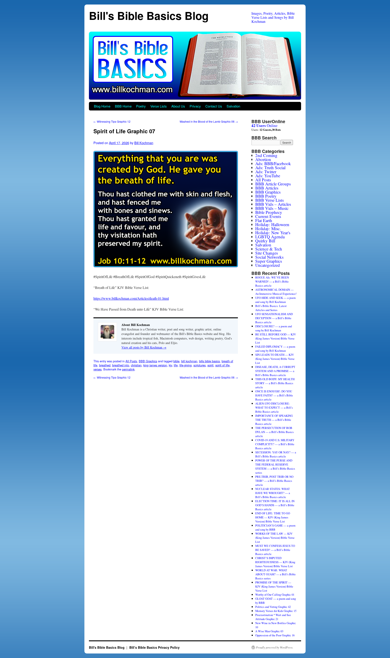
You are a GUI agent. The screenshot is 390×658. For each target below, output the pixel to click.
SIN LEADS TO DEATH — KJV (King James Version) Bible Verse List (275, 359)
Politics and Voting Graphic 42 (273, 607)
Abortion (263, 159)
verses (97, 369)
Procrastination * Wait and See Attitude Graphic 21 (273, 617)
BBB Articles (266, 188)
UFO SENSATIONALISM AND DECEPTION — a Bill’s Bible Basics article (274, 318)
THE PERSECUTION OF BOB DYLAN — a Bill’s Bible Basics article (274, 432)
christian (136, 365)
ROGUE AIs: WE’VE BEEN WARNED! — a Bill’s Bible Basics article (272, 281)
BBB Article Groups (273, 184)
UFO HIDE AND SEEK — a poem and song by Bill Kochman (275, 300)
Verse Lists (158, 106)
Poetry (141, 106)
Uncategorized (267, 265)
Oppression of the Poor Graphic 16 (275, 635)
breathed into (120, 365)
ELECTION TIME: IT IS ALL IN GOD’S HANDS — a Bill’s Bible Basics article (275, 505)
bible (176, 361)
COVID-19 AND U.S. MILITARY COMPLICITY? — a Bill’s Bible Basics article (274, 444)
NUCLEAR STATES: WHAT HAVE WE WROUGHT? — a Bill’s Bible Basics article (272, 493)
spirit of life (222, 365)
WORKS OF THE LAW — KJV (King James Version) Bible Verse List (275, 538)
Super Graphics (268, 261)
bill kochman (189, 361)
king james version (155, 365)
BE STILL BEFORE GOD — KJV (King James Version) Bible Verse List (275, 338)
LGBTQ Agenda (270, 236)
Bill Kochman (143, 142)
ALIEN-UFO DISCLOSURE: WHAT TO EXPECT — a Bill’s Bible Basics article (274, 407)
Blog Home (102, 106)
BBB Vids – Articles (273, 204)
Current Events (268, 216)
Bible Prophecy (268, 212)
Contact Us (213, 106)
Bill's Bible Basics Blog (149, 15)
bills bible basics (209, 361)
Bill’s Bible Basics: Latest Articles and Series (271, 308)
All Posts (131, 361)
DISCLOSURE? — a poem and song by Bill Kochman (273, 328)
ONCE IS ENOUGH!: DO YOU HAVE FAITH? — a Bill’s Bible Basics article (274, 395)
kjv (170, 365)
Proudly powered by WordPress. (274, 647)
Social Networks (269, 257)
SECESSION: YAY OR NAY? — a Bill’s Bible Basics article (275, 454)
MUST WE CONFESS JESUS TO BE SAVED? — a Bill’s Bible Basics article (275, 550)
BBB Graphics (148, 361)
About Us (178, 106)
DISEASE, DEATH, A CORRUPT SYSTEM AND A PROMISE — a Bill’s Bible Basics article (275, 371)
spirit (210, 365)
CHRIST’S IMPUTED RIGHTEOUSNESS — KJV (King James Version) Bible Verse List (275, 562)
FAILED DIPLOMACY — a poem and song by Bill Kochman (275, 348)
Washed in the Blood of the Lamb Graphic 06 (209, 121)
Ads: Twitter (265, 171)
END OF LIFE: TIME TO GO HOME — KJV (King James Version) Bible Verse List (272, 517)
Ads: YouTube (267, 175)
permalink (128, 369)
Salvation (233, 106)
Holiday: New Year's (272, 232)
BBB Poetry (265, 196)
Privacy (195, 106)
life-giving (185, 365)
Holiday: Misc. (268, 228)
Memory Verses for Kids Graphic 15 (275, 611)
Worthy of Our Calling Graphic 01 (274, 594)
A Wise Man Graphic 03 (269, 631)
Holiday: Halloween (272, 224)
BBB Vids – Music (271, 208)
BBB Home (123, 106)
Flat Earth (263, 220)
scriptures (199, 365)
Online (264, 125)
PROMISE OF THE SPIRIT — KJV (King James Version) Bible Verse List (274, 586)
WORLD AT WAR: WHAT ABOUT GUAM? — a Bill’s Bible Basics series (275, 574)
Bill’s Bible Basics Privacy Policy (154, 647)
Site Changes (266, 253)
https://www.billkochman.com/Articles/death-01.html (131, 298)
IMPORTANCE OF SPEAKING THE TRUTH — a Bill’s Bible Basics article (274, 420)
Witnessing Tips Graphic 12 (111, 121)
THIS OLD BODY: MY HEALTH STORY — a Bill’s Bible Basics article (275, 383)
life (176, 365)
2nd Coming (266, 155)
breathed (104, 365)
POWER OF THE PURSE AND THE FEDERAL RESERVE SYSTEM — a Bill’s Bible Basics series (275, 466)
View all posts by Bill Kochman (143, 347)
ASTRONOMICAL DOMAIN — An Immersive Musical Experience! (276, 292)
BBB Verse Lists (269, 200)
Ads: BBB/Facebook (273, 163)
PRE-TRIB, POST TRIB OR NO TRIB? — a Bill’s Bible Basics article (274, 481)
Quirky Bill (265, 241)
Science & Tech (268, 249)
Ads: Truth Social (270, 167)
